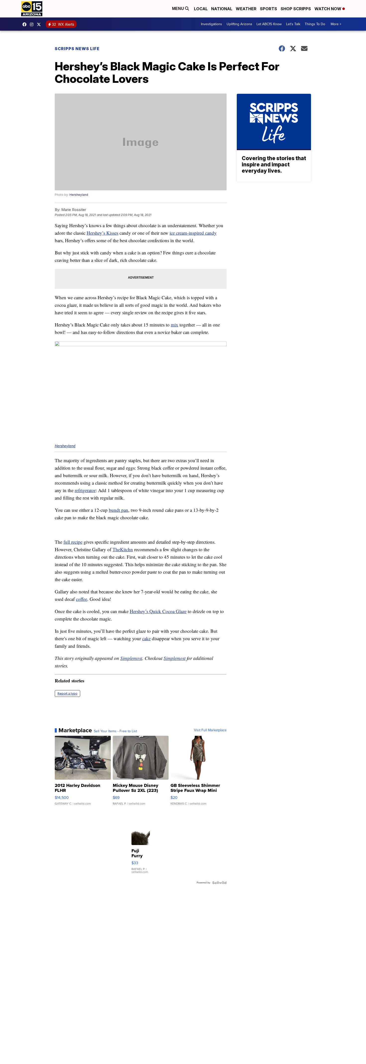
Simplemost (131, 658)
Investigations (211, 24)
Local (201, 8)
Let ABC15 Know (269, 24)
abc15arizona (33, 24)
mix (174, 324)
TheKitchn (123, 549)
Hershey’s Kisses (102, 233)
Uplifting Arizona (239, 24)
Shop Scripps (296, 8)
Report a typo (67, 693)
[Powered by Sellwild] (219, 882)
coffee (81, 599)
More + (336, 24)
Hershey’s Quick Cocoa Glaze (158, 611)
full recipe (72, 542)
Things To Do (315, 24)
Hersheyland (78, 195)
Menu (178, 8)
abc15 (25, 24)
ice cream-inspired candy (193, 233)
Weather (246, 8)
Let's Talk (293, 24)
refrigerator (85, 490)
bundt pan (118, 510)
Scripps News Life (77, 48)
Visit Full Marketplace (210, 730)
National (221, 8)
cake (146, 638)
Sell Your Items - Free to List (115, 731)
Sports (268, 8)
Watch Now (328, 8)
